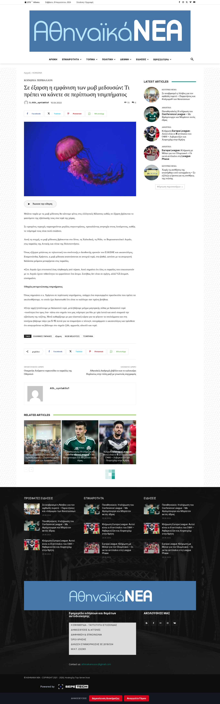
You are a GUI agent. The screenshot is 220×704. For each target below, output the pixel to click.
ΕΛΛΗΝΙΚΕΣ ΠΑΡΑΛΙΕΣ (42, 336)
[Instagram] (183, 2)
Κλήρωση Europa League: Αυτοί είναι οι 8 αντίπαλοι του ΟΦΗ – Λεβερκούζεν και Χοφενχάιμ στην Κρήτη (117, 456)
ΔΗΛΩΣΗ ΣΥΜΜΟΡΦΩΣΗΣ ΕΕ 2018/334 (92, 644)
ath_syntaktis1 (40, 102)
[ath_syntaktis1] (26, 103)
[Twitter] (187, 2)
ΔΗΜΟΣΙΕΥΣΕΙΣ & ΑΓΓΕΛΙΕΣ (85, 629)
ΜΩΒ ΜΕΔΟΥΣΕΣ (72, 336)
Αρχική (27, 72)
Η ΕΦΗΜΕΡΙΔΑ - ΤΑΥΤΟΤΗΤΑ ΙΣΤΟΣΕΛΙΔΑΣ (94, 624)
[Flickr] (160, 623)
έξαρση (58, 336)
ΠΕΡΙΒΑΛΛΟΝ (45, 80)
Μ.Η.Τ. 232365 (78, 649)
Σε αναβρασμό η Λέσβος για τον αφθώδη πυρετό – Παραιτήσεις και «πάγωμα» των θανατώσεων (42, 457)
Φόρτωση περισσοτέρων (169, 186)
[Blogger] (146, 623)
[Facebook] (179, 2)
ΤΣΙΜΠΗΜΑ (88, 336)
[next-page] (31, 469)
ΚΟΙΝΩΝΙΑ (37, 72)
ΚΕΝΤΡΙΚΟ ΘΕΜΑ (42, 451)
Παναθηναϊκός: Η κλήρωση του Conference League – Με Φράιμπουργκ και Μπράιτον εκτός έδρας (80, 456)
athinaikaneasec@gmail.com (96, 664)
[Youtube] (194, 2)
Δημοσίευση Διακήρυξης (106, 698)
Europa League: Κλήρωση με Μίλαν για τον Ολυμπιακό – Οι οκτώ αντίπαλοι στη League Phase (177, 154)
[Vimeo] (190, 2)
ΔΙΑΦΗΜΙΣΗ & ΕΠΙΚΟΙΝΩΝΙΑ (86, 634)
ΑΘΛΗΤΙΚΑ (79, 448)
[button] (192, 59)
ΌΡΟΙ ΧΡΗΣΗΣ (78, 639)
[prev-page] (26, 469)
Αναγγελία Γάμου (136, 698)
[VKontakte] (174, 623)
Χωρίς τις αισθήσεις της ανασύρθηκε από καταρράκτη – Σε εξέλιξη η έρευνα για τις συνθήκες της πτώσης (178, 174)
